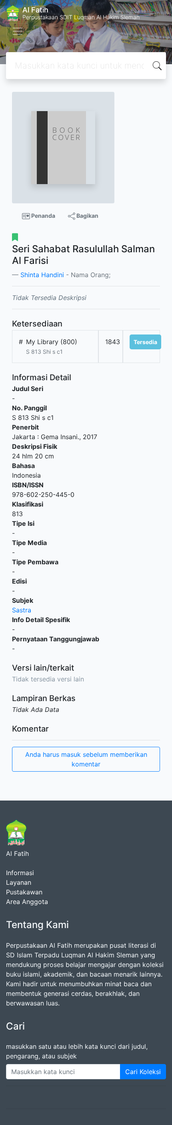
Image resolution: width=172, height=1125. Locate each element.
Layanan (18, 882)
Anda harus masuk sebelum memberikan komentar (86, 759)
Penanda (42, 215)
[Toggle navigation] (17, 31)
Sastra (21, 610)
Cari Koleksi (143, 1072)
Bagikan (86, 215)
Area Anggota (27, 902)
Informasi (20, 873)
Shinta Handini (42, 275)
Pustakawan (24, 892)
